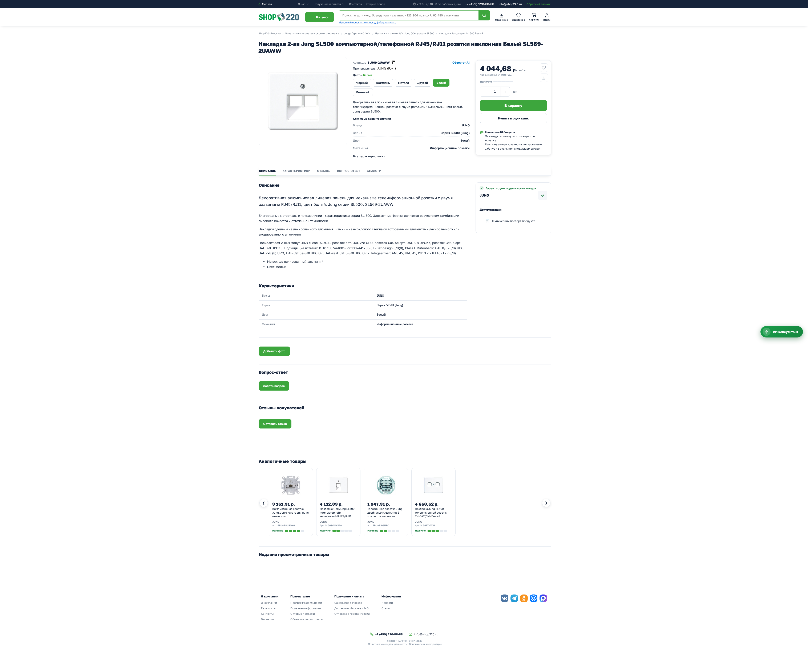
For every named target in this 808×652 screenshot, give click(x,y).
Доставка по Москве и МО (351, 608)
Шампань (383, 82)
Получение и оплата (327, 4)
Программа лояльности (306, 602)
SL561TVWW (427, 525)
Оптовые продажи (302, 613)
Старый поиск (375, 4)
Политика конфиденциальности (387, 644)
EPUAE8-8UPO (381, 525)
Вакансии (267, 619)
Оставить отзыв (275, 424)
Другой (422, 82)
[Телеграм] (514, 598)
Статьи (386, 608)
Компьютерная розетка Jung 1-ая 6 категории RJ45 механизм (290, 512)
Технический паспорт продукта (513, 221)
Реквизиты (268, 608)
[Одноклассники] (524, 598)
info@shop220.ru (510, 4)
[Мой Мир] (533, 598)
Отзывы (323, 171)
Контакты (355, 4)
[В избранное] (544, 67)
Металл (403, 82)
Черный (362, 82)
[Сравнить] (544, 78)
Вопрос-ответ (348, 171)
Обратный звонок (538, 4)
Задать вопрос (274, 386)
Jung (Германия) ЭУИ (357, 33)
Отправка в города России (352, 613)
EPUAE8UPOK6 (286, 525)
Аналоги (374, 171)
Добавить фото (274, 351)
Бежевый (362, 92)
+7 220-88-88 (479, 4)
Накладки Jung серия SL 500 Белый (461, 33)
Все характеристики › (369, 156)
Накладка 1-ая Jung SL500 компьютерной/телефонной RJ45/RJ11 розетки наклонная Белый (337, 512)
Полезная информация (305, 608)
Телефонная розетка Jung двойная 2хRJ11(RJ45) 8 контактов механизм (385, 512)
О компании (269, 602)
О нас (301, 4)
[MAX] (543, 598)
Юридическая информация (425, 644)
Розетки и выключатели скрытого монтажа (312, 33)
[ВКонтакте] (504, 598)
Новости (387, 602)
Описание (267, 171)
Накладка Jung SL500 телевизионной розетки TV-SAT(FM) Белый (431, 512)
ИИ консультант (785, 332)
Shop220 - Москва (269, 33)
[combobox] (277, 4)
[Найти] (484, 15)
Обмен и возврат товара (306, 619)
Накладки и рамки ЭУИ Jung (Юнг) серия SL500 (404, 33)
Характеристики (297, 171)
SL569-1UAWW (333, 525)
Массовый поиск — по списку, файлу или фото (367, 22)
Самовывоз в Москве (348, 602)
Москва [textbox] (267, 4)
